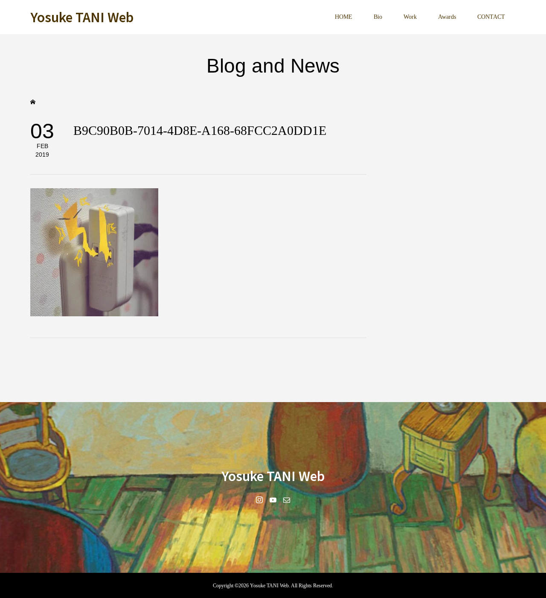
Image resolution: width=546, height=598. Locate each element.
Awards (447, 17)
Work (410, 17)
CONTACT (491, 17)
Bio (378, 17)
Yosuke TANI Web (82, 16)
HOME (343, 17)
